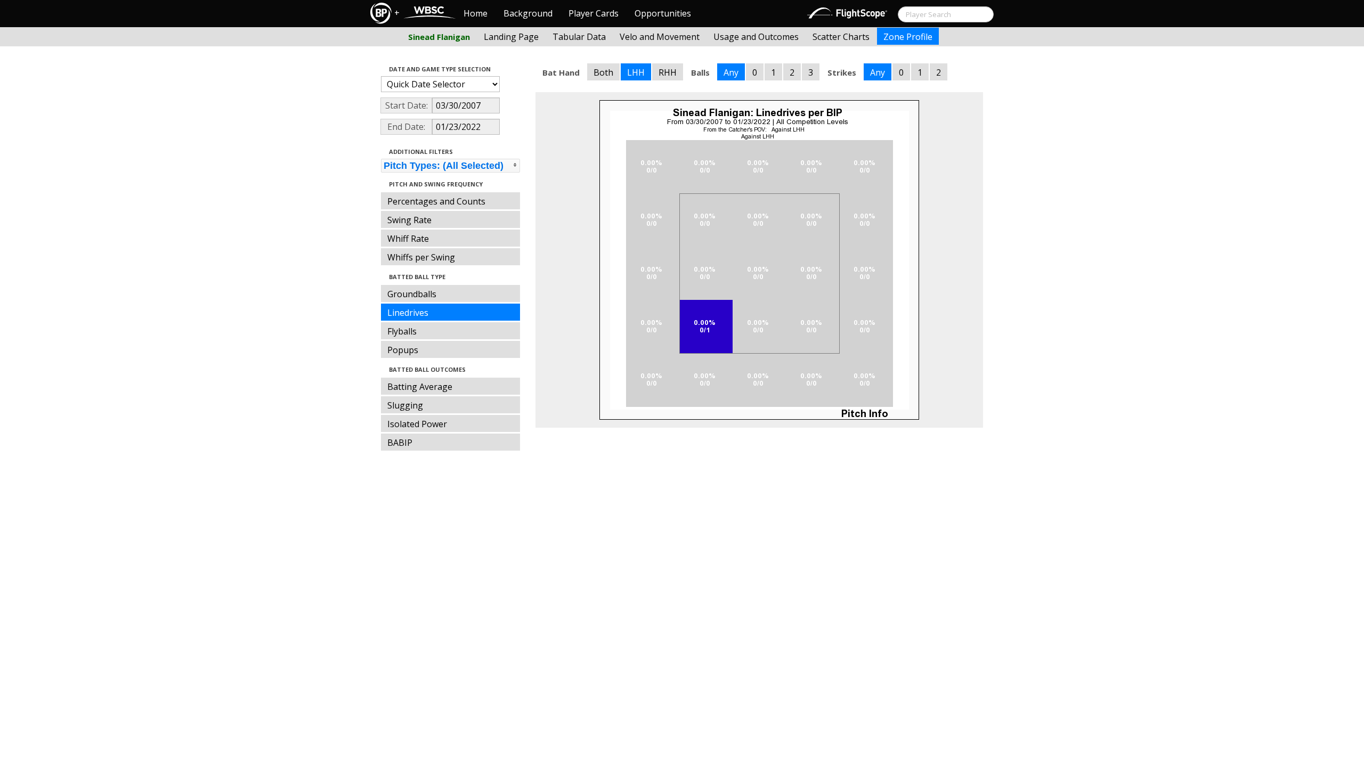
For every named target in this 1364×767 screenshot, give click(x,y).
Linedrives (407, 313)
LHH (636, 72)
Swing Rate (409, 220)
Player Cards (594, 13)
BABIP (399, 442)
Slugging (405, 405)
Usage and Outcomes (756, 37)
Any (731, 72)
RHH (668, 72)
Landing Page (511, 37)
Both (603, 72)
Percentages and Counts (436, 201)
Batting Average (419, 387)
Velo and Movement (660, 37)
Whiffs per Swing (421, 257)
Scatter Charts (841, 37)
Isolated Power (417, 424)
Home (476, 13)
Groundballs (411, 294)
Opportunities (663, 13)
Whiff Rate (408, 238)
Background (528, 13)
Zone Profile (907, 37)
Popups (402, 350)
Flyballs (402, 331)
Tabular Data (579, 37)
